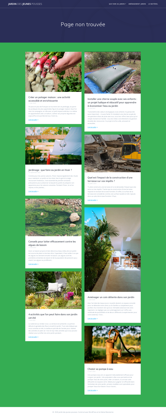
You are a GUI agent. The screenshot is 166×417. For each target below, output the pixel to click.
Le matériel (153, 4)
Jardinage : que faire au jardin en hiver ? (50, 170)
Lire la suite (32, 120)
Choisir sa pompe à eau (100, 369)
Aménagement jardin (137, 4)
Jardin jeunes (25, 4)
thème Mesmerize (106, 412)
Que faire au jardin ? (117, 4)
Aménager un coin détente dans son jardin (111, 297)
